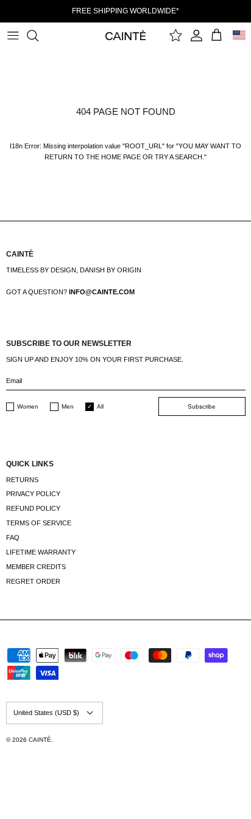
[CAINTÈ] (125, 35)
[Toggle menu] (13, 35)
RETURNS (22, 479)
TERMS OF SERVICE (38, 523)
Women (27, 406)
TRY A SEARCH (178, 157)
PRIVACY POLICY (33, 493)
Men (68, 406)
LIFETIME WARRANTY (41, 552)
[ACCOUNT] (196, 35)
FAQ (12, 537)
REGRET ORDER (33, 581)
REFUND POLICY (33, 508)
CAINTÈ (40, 739)
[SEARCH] (38, 35)
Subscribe (202, 406)
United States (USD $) (46, 712)
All (100, 406)
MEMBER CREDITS (36, 566)
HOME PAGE (121, 157)
